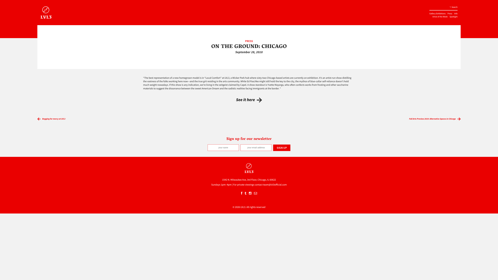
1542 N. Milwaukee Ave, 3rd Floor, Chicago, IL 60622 (249, 179)
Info (456, 13)
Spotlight (454, 16)
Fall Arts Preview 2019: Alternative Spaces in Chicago (432, 119)
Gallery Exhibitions (437, 13)
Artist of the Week (440, 16)
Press (450, 13)
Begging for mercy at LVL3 (53, 119)
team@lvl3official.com (275, 184)
